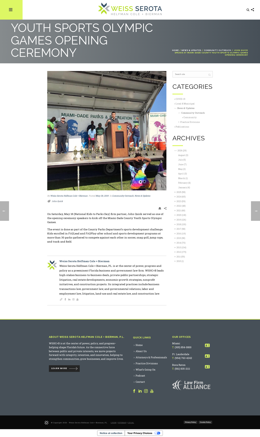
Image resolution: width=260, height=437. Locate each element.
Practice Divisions (190, 122)
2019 (181, 219)
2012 (181, 252)
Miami (176, 343)
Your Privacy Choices (139, 433)
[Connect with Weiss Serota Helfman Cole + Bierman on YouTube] (77, 299)
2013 (181, 247)
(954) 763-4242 (183, 358)
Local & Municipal (185, 103)
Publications (182, 126)
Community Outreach (217, 50)
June (182, 164)
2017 (180, 228)
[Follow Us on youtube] (152, 391)
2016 (181, 233)
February (184, 182)
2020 (181, 215)
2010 (180, 261)
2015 (180, 238)
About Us (141, 351)
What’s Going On (145, 369)
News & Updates (191, 50)
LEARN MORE (59, 368)
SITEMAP (122, 422)
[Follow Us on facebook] (134, 391)
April (182, 173)
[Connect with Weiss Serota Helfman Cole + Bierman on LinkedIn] (69, 299)
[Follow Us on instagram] (146, 391)
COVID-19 (180, 99)
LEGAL (131, 422)
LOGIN (113, 422)
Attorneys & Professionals (151, 357)
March (183, 178)
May (182, 169)
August (183, 155)
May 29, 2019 (102, 195)
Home (175, 50)
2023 (181, 201)
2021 (180, 210)
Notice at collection (111, 433)
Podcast (140, 375)
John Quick (57, 201)
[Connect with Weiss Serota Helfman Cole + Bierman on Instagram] (73, 299)
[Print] (160, 208)
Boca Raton (179, 364)
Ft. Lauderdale (180, 354)
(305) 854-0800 (183, 347)
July (182, 159)
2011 (180, 256)
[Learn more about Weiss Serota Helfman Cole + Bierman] (61, 299)
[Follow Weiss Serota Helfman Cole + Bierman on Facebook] (65, 299)
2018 (181, 224)
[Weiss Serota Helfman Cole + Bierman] (46, 422)
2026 (182, 150)
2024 (181, 196)
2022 (181, 205)
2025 (181, 192)
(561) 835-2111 (182, 368)
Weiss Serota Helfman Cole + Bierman (69, 195)
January (184, 187)
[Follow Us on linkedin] (140, 391)
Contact (140, 381)
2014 (181, 242)
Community (190, 117)
